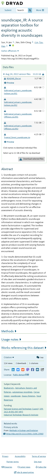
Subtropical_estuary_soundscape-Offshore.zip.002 (18, 127)
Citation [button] (8, 357)
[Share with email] (37, 370)
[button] (24, 74)
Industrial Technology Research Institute (21, 415)
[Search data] (30, 10)
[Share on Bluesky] (18, 370)
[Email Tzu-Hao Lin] (10, 45)
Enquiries (8, 467)
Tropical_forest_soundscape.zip (17, 138)
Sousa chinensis (28, 396)
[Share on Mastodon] (27, 370)
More (39, 10)
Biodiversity (9, 388)
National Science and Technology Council (21, 409)
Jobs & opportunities (25, 473)
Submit (8, 10)
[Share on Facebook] (32, 370)
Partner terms (13, 462)
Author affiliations (9, 51)
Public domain (19, 375)
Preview (10, 83)
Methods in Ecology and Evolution (23, 431)
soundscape (16, 396)
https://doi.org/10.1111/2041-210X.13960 (24, 434)
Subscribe (42, 467)
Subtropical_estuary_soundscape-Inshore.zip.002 (18, 103)
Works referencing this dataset (22, 348)
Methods (7, 331)
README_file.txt (14, 79)
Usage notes (9, 339)
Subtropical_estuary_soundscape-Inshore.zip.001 (18, 92)
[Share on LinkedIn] (13, 370)
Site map (37, 462)
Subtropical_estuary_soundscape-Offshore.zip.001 (18, 115)
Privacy (5, 457)
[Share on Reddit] (22, 370)
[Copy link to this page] (42, 369)
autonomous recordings (22, 392)
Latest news (25, 467)
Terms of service (39, 457)
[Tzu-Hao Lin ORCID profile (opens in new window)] (13, 45)
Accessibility (20, 457)
